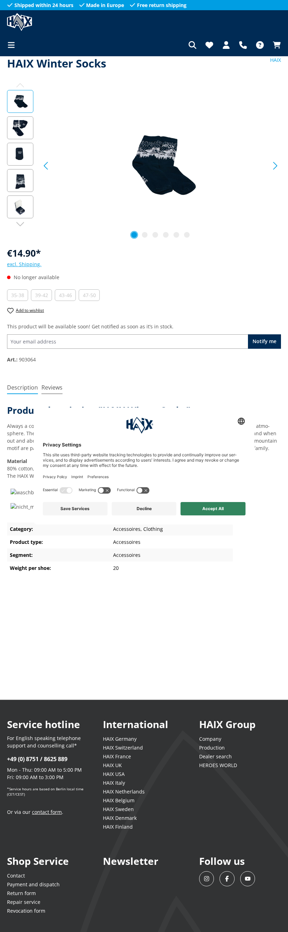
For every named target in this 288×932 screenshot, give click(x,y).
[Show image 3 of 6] (155, 235)
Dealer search (215, 756)
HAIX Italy (114, 782)
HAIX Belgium (119, 800)
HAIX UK (112, 765)
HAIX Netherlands (124, 791)
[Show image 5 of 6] (176, 235)
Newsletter (130, 861)
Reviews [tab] (52, 387)
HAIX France (117, 756)
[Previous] (45, 165)
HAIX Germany (120, 738)
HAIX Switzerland (123, 747)
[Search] (192, 45)
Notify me (264, 341)
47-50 (91, 296)
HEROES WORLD (218, 765)
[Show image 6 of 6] (187, 235)
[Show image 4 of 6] (166, 235)
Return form (21, 893)
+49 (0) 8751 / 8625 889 (37, 759)
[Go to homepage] (42, 22)
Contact (16, 875)
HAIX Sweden (118, 809)
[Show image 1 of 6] (134, 235)
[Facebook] (227, 878)
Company (210, 738)
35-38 (19, 296)
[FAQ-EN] (259, 45)
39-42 (43, 296)
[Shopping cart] (274, 45)
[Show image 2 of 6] (145, 235)
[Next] (275, 165)
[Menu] (13, 45)
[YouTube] (247, 878)
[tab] (22, 387)
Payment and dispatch (33, 884)
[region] (144, 165)
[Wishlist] (209, 45)
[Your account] (226, 45)
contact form (47, 812)
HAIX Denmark (120, 818)
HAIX (275, 60)
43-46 (67, 296)
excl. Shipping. (24, 264)
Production (212, 747)
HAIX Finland (118, 826)
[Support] (243, 45)
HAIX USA (114, 774)
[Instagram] (206, 878)
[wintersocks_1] (160, 165)
